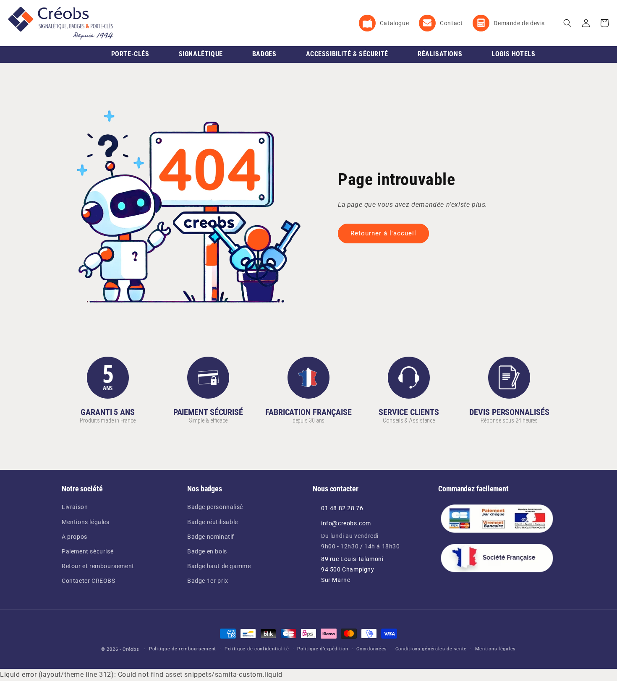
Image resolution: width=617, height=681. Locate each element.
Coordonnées (371, 649)
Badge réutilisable (212, 522)
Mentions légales (86, 522)
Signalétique (201, 54)
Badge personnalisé (215, 507)
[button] (567, 23)
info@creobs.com (346, 523)
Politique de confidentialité (257, 649)
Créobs (131, 649)
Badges (264, 54)
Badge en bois (207, 551)
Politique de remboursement (182, 649)
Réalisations (440, 54)
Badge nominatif (210, 536)
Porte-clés (130, 54)
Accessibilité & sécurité (347, 54)
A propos (74, 536)
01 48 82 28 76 (342, 508)
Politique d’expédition (322, 649)
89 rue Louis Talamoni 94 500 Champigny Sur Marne (352, 569)
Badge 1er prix (207, 580)
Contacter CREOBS (88, 580)
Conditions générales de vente (431, 649)
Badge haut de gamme (219, 566)
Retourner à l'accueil (383, 233)
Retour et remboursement (98, 566)
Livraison (75, 507)
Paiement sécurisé (87, 551)
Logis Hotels (513, 54)
